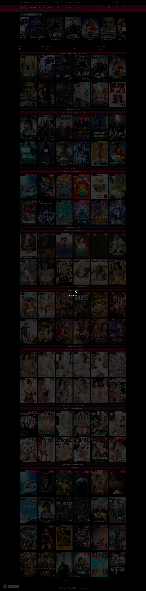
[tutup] (76, 291)
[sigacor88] (73, 295)
